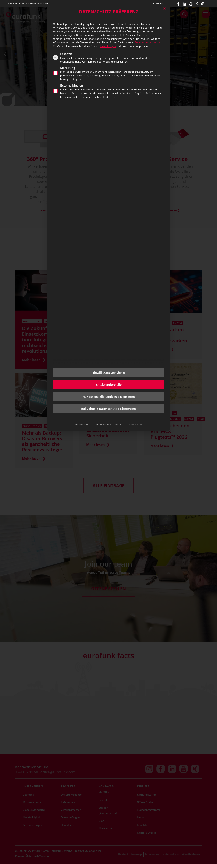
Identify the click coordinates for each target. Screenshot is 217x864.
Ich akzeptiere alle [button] (108, 385)
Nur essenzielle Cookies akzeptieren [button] (108, 397)
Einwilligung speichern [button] (108, 373)
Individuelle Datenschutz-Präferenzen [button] (108, 409)
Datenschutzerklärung (148, 42)
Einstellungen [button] (108, 46)
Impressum (135, 424)
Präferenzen (82, 424)
